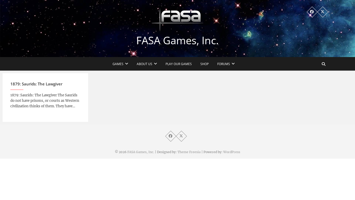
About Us (144, 64)
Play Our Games (179, 64)
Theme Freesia (189, 152)
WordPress (231, 152)
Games (118, 64)
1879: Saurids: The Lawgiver (36, 83)
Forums (223, 64)
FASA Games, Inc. (177, 40)
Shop (204, 64)
